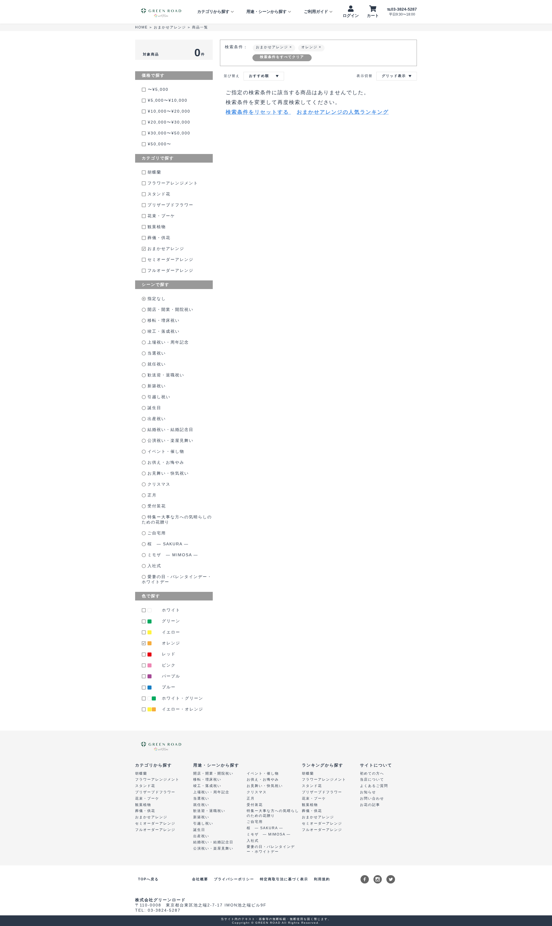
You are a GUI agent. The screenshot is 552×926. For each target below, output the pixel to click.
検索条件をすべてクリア (282, 57)
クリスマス (158, 484)
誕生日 (153, 407)
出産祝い (156, 418)
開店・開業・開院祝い (169, 309)
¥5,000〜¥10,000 (167, 100)
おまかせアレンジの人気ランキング (343, 112)
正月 (151, 495)
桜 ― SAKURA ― (167, 544)
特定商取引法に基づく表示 (284, 879)
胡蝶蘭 (153, 172)
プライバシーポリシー (234, 879)
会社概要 (200, 879)
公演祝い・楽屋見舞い (169, 440)
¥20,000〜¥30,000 (169, 122)
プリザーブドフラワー (169, 205)
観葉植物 (156, 226)
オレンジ (310, 47)
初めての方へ (372, 773)
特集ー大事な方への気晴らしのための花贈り (177, 519)
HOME (141, 27)
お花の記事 (370, 805)
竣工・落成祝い (163, 331)
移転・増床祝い (163, 320)
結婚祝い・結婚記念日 (169, 429)
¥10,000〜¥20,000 (169, 111)
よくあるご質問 (374, 786)
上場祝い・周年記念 (167, 342)
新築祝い (156, 386)
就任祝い (156, 364)
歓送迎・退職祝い (165, 375)
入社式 (153, 565)
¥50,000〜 (159, 144)
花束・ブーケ (160, 215)
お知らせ (368, 792)
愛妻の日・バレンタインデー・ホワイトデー (177, 579)
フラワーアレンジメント (172, 183)
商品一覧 (200, 27)
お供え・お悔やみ (165, 462)
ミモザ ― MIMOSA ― (172, 554)
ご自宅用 (156, 533)
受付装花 (156, 506)
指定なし (156, 298)
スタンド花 (158, 194)
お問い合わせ (372, 798)
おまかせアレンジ (170, 27)
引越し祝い (158, 396)
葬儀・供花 (158, 237)
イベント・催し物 (165, 451)
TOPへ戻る (148, 879)
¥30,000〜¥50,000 (169, 133)
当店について (372, 779)
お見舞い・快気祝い (167, 473)
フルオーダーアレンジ (169, 270)
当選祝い (156, 353)
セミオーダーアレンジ (169, 259)
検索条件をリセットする (258, 112)
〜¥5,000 (158, 89)
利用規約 (322, 879)
